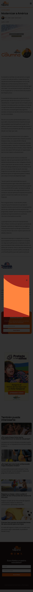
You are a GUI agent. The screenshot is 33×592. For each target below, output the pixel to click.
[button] (27, 280)
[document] (16, 296)
